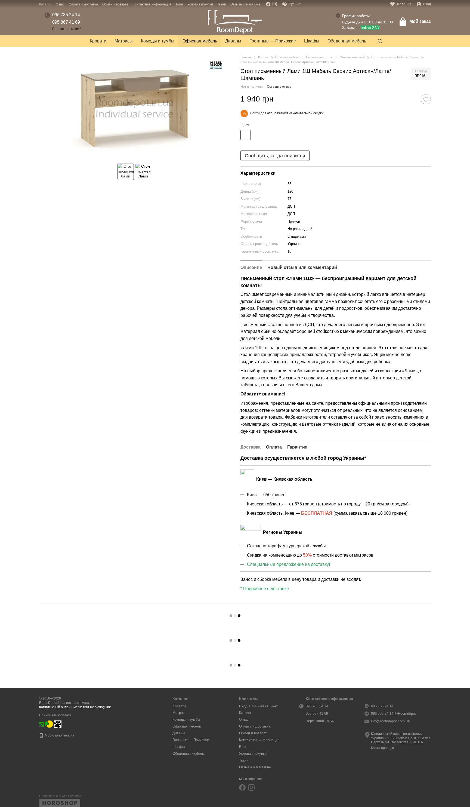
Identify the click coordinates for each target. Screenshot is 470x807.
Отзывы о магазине (245, 4)
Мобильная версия (59, 735)
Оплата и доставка (83, 4)
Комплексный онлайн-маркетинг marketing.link (75, 707)
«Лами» (410, 371)
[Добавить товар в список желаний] (426, 99)
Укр (299, 4)
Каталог (45, 4)
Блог (179, 4)
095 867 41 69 (66, 22)
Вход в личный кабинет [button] (258, 706)
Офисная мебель (200, 41)
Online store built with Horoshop (60, 795)
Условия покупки (200, 4)
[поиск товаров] (380, 41)
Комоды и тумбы (157, 41)
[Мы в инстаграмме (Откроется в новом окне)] (275, 4)
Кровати (98, 41)
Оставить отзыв (279, 86)
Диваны (233, 41)
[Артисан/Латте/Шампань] (245, 135)
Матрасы (124, 41)
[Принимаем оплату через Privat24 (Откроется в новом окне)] (41, 724)
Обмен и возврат (115, 4)
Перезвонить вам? (66, 29)
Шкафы (311, 41)
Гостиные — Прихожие (272, 41)
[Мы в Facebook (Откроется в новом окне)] (268, 4)
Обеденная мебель (346, 41)
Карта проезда (382, 748)
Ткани (221, 4)
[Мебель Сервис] (215, 66)
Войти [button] (255, 113)
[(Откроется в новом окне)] (49, 724)
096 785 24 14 (66, 15)
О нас (60, 4)
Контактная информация (152, 4)
